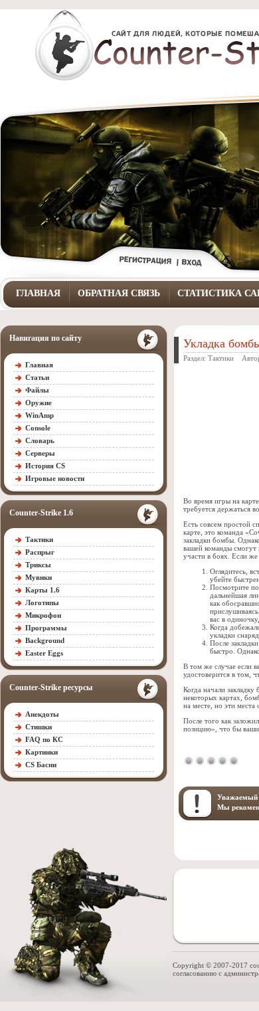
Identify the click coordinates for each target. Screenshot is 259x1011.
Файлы (37, 390)
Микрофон (43, 615)
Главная (38, 293)
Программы (46, 628)
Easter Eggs (44, 653)
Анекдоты (42, 714)
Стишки (38, 727)
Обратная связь (119, 293)
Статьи (37, 377)
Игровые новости (54, 478)
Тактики (39, 539)
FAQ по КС (44, 739)
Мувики (38, 577)
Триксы (38, 565)
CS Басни (40, 765)
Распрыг (39, 552)
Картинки (41, 752)
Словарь (39, 440)
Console (37, 428)
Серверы (40, 453)
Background (44, 640)
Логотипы (42, 602)
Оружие (38, 403)
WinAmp (39, 415)
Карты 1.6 (42, 590)
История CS (45, 466)
